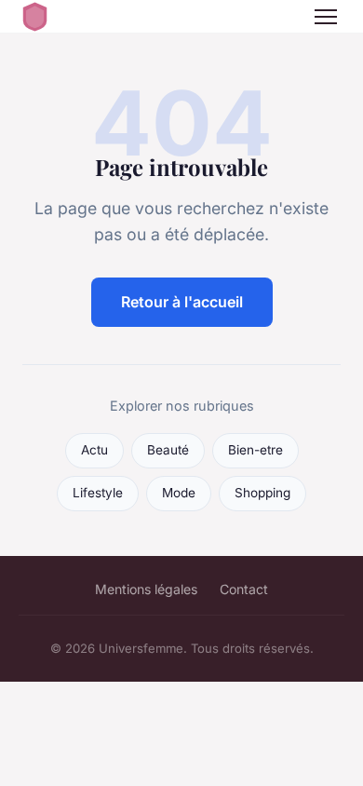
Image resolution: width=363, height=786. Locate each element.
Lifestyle (98, 492)
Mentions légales (146, 589)
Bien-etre (255, 449)
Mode (178, 492)
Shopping (262, 492)
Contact (244, 589)
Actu (94, 449)
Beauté (168, 449)
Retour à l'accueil (182, 301)
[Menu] (325, 17)
